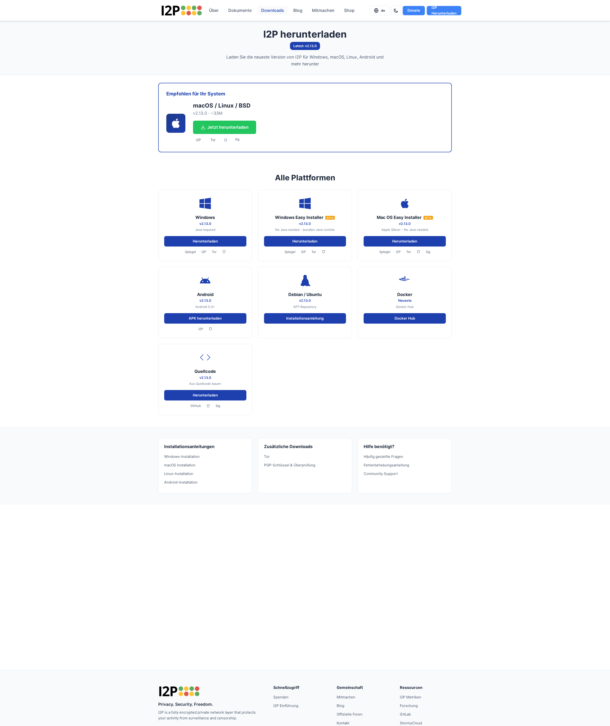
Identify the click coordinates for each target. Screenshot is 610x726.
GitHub (195, 406)
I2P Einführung (285, 705)
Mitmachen (323, 10)
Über (214, 10)
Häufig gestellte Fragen (383, 456)
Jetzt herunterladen (228, 127)
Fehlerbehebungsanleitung (386, 465)
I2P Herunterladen (444, 10)
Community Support (381, 473)
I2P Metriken (410, 697)
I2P (198, 140)
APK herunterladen (205, 318)
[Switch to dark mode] (396, 10)
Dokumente (240, 10)
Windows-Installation (182, 456)
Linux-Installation (178, 473)
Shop (349, 10)
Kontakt (343, 723)
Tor (212, 140)
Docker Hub (405, 318)
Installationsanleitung (305, 318)
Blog (297, 10)
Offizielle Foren (349, 714)
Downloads (272, 10)
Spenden (281, 697)
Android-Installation (181, 482)
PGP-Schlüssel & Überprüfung (289, 465)
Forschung (409, 705)
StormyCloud (411, 723)
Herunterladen (205, 241)
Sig (237, 139)
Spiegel (190, 252)
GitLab (405, 714)
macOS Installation (179, 465)
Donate (413, 10)
